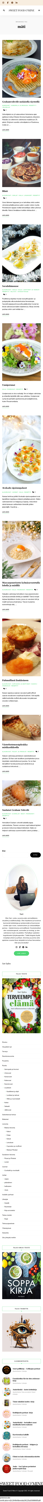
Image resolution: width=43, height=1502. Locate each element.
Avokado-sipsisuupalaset (14, 488)
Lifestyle (5, 1199)
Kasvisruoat (8, 1084)
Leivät (6, 1162)
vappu (6, 1179)
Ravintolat (7, 1207)
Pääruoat (11, 389)
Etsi (3, 851)
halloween (7, 1186)
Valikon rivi (16, 947)
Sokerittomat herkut (9, 1114)
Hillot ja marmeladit (13, 1099)
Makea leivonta (9, 1128)
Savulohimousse (10, 286)
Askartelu (5, 1233)
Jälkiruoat (7, 1110)
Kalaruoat (7, 1080)
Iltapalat (16, 813)
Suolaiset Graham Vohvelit (15, 810)
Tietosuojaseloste (8, 1223)
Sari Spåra (6, 964)
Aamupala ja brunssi (19, 105)
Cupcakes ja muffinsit (21, 684)
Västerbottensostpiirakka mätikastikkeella (15, 746)
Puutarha (5, 1061)
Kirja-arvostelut (9, 1210)
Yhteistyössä (23, 291)
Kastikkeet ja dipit (13, 1091)
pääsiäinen (8, 1182)
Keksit (9, 1139)
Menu (39, 10)
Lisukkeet (28, 195)
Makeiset (5, 1119)
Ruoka (4, 1065)
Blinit (5, 191)
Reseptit (32, 105)
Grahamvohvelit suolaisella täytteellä (20, 101)
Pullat (8, 1135)
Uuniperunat (8, 385)
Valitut (13, 291)
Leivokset (10, 1142)
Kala (21, 195)
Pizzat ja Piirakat (19, 751)
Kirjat (6, 1219)
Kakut (9, 1131)
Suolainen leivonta (8, 1154)
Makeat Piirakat (12, 1150)
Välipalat (6, 107)
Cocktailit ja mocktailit (11, 1170)
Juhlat (15, 195)
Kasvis (34, 684)
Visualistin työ (7, 1047)
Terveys (5, 1051)
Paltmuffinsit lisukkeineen (15, 680)
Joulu (14, 289)
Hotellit (6, 1203)
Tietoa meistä (7, 1215)
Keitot (6, 1102)
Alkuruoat (6, 195)
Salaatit (7, 1106)
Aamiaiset (6, 105)
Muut (23, 813)
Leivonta (5, 1124)
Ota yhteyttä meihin (9, 1237)
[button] (21, 7)
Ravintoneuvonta (8, 1056)
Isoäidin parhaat (7, 1194)
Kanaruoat (8, 1076)
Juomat (15, 492)
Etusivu (4, 1042)
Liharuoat (7, 1073)
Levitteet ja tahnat (31, 289)
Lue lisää (21, 953)
